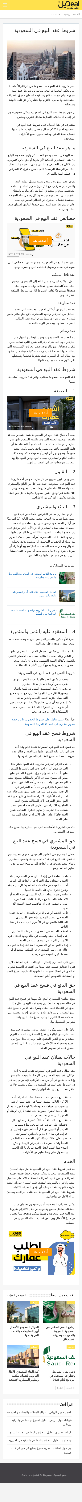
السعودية (29, 724)
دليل (61, 719)
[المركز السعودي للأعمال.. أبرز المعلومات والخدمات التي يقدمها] (67, 596)
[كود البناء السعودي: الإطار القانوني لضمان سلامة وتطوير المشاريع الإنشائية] (23, 1356)
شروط (40, 719)
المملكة (49, 724)
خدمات (71, 1303)
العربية (40, 724)
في (56, 724)
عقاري (63, 724)
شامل (54, 719)
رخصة (15, 719)
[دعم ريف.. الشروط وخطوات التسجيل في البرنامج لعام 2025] (67, 614)
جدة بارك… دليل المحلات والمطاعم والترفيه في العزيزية (40, 1440)
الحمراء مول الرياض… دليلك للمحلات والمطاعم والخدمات (39, 1412)
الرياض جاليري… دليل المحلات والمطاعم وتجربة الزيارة (41, 1432)
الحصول (30, 719)
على (47, 719)
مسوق (71, 724)
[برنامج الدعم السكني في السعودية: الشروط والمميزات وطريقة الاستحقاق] (67, 578)
